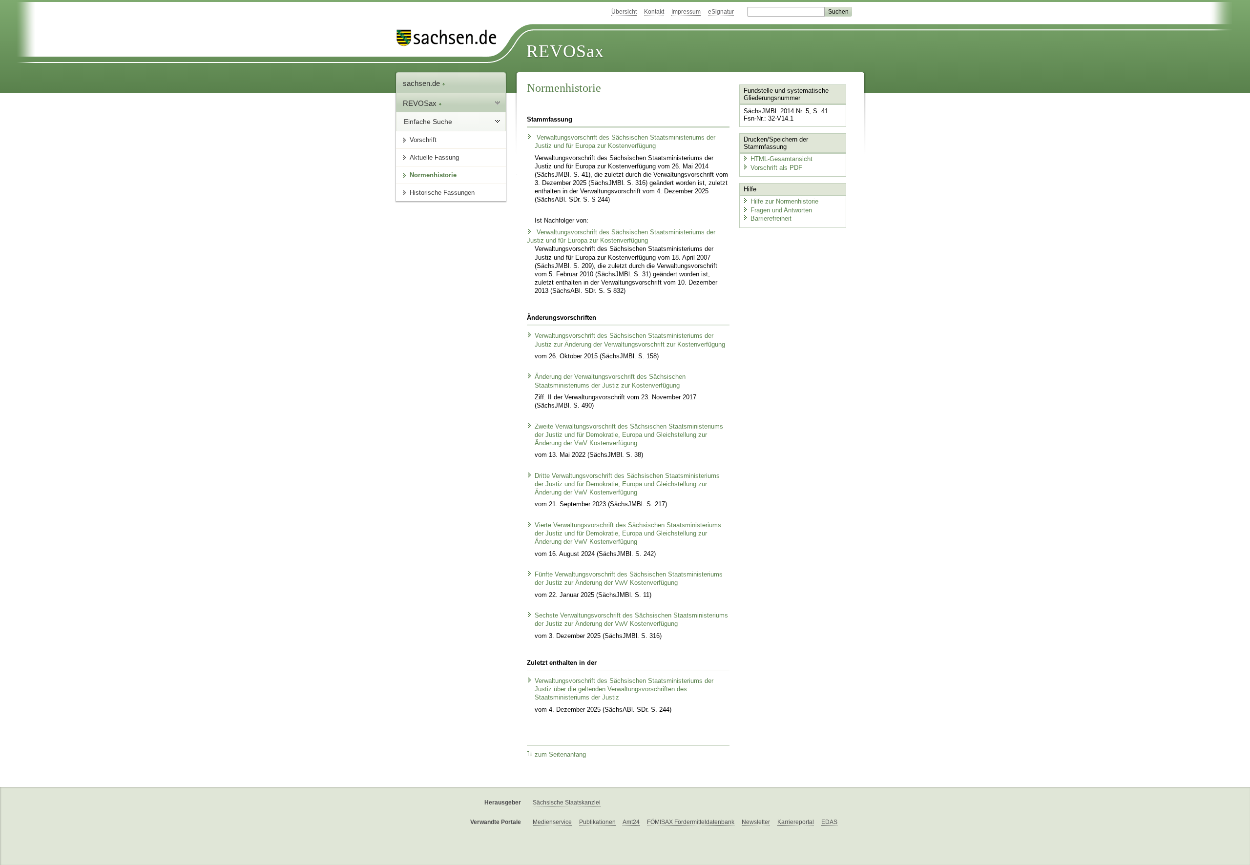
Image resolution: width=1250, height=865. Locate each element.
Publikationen (597, 822)
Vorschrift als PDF (776, 167)
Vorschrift (423, 140)
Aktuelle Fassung (434, 157)
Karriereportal (795, 822)
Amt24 (631, 822)
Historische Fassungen (442, 192)
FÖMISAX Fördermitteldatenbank (690, 822)
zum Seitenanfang (560, 754)
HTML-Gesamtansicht (781, 159)
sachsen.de (422, 83)
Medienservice (552, 822)
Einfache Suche (428, 121)
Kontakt (654, 11)
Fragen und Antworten (781, 210)
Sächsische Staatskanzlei (567, 802)
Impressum (686, 11)
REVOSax (565, 51)
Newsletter (756, 822)
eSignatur (721, 11)
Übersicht (624, 11)
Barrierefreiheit (771, 218)
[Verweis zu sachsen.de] (450, 37)
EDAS (829, 822)
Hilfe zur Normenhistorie (784, 201)
